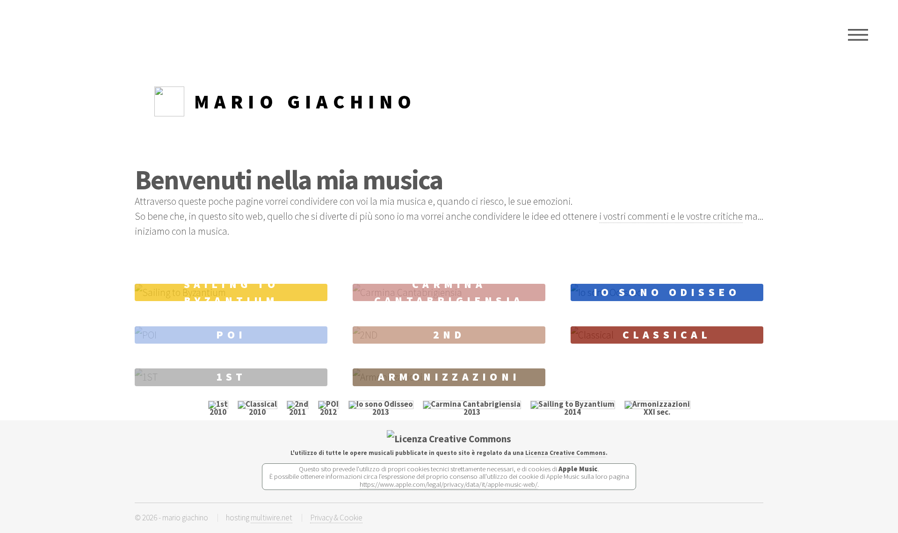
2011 (297, 412)
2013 (380, 412)
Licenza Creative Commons (565, 453)
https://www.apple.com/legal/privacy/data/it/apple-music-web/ (448, 484)
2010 (218, 412)
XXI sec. (657, 412)
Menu (858, 35)
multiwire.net (271, 517)
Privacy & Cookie (336, 517)
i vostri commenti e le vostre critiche (671, 216)
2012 (328, 412)
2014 (572, 412)
